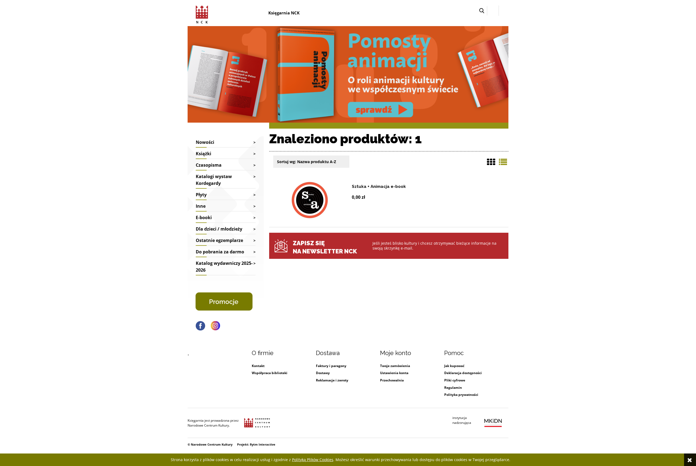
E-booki (204, 217)
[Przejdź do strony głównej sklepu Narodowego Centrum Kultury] (203, 13)
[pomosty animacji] (348, 73)
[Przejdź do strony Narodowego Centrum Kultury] (257, 423)
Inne (201, 206)
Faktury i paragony (331, 366)
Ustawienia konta (394, 373)
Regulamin (453, 387)
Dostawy (323, 373)
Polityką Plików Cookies (312, 459)
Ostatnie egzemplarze (219, 240)
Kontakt (258, 366)
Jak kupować (454, 366)
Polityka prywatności (461, 394)
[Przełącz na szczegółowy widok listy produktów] (503, 162)
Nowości (205, 142)
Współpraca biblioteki (269, 373)
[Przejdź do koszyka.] (503, 11)
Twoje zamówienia (395, 366)
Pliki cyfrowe (454, 380)
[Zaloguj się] (493, 11)
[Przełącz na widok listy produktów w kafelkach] (491, 162)
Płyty (201, 195)
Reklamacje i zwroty (332, 380)
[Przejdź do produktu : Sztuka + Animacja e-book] (310, 200)
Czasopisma (209, 165)
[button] (481, 10)
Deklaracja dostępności (463, 373)
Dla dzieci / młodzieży (219, 229)
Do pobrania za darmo (220, 252)
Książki (203, 154)
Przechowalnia (392, 380)
